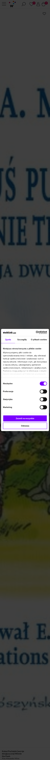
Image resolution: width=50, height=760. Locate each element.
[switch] (43, 391)
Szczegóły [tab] (22, 339)
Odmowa (25, 426)
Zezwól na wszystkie (25, 418)
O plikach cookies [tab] (39, 339)
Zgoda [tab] (8, 339)
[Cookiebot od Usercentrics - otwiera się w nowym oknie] (36, 332)
